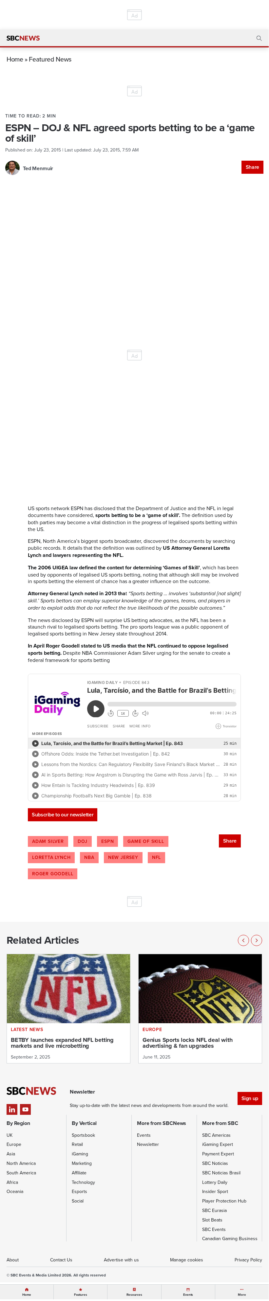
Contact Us (61, 1259)
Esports (79, 1191)
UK (9, 1135)
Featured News (50, 59)
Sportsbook (83, 1135)
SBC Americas (216, 1135)
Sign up (249, 1098)
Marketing (82, 1163)
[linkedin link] (12, 1109)
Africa (12, 1182)
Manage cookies (186, 1259)
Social (78, 1201)
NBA (89, 857)
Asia (11, 1153)
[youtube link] (25, 1109)
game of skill (145, 841)
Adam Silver (48, 841)
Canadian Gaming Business (230, 1238)
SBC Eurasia (214, 1210)
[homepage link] (23, 38)
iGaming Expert (217, 1144)
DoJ (82, 841)
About (13, 1259)
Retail (77, 1144)
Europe (14, 1144)
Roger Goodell (52, 873)
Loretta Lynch (51, 857)
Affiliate (79, 1172)
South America (21, 1172)
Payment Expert (218, 1153)
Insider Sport (215, 1191)
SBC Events (214, 1229)
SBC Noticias (215, 1163)
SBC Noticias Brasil (221, 1172)
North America (21, 1163)
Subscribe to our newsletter (62, 814)
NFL (156, 857)
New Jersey (123, 857)
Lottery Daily (214, 1182)
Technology (83, 1182)
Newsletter (148, 1144)
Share (252, 167)
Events (144, 1135)
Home (15, 59)
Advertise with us (121, 1259)
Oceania (15, 1191)
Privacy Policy (248, 1259)
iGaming (80, 1153)
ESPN (107, 841)
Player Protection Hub (224, 1201)
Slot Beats (212, 1220)
